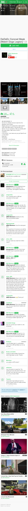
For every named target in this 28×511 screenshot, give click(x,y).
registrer (22, 389)
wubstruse (9, 367)
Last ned (15, 45)
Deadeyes (8, 341)
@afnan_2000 (9, 258)
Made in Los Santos (5, 506)
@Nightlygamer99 (10, 265)
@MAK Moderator (10, 216)
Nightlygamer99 (10, 223)
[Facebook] (9, 55)
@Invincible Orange (11, 333)
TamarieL (8, 379)
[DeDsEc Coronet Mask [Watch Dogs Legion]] (14, 89)
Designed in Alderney (6, 504)
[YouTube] (10, 55)
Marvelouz (8, 360)
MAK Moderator (13, 53)
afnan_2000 (9, 239)
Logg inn (14, 389)
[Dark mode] (24, 2)
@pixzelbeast (9, 314)
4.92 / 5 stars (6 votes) (5, 117)
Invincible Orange (10, 323)
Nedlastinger (6, 114)
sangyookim (9, 194)
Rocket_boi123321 (11, 351)
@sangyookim (10, 205)
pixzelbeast (9, 302)
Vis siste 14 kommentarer (14, 181)
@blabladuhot (9, 186)
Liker (14, 114)
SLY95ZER (8, 174)
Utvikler (16, 184)
